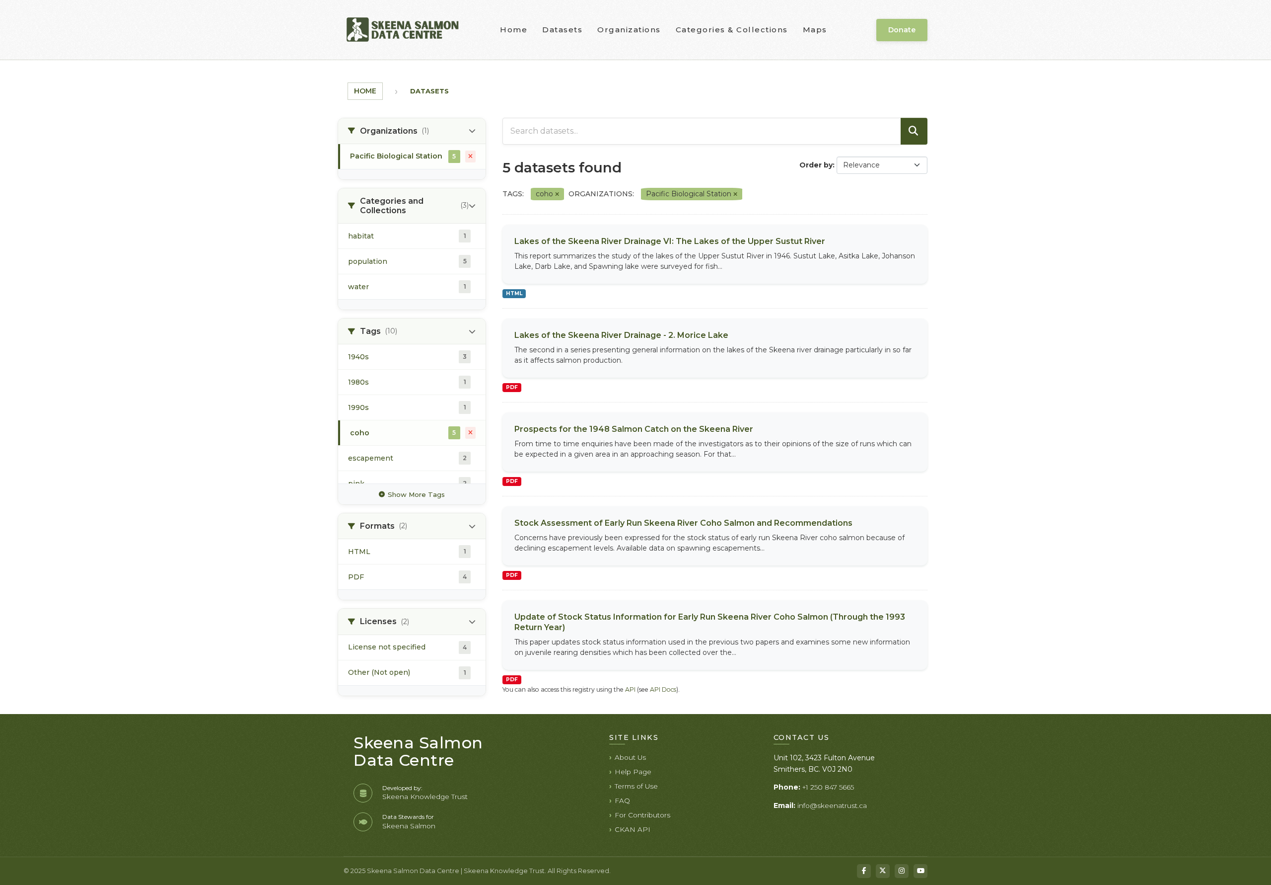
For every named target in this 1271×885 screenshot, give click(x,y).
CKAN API (632, 829)
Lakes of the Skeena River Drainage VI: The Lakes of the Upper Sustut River (669, 241)
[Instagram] (902, 871)
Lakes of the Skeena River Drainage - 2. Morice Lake (621, 335)
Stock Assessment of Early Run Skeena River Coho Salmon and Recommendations (683, 523)
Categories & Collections (732, 29)
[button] (412, 131)
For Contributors (642, 815)
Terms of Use (636, 786)
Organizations (629, 29)
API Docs (663, 689)
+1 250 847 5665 (828, 787)
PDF (512, 387)
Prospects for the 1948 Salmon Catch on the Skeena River (633, 429)
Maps (815, 29)
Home (513, 29)
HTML (514, 293)
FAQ (622, 801)
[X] (883, 871)
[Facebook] (864, 871)
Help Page (633, 772)
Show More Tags (416, 494)
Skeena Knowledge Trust (425, 797)
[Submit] (914, 131)
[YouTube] (920, 871)
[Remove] (557, 194)
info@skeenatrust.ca (832, 805)
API (630, 689)
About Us (630, 757)
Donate (902, 29)
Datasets (562, 29)
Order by (816, 165)
